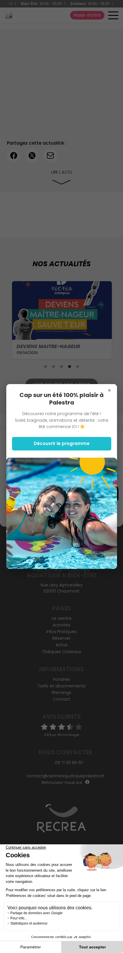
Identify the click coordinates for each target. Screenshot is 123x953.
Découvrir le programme (62, 443)
